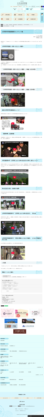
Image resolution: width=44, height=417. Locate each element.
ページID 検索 (31, 9)
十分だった (4, 283)
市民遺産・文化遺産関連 (13, 384)
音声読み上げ (20, 6)
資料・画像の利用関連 (22, 384)
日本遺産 (2, 354)
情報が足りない (16, 283)
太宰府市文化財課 (22, 404)
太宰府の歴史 (3, 338)
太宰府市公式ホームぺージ (23, 410)
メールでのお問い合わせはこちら (7, 302)
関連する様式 (21, 379)
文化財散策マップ (12, 345)
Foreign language (15, 6)
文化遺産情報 (3, 361)
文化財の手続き (3, 377)
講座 (1, 373)
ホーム (4, 24)
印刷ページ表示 (39, 37)
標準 (32, 6)
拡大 (34, 6)
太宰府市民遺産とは (20, 24)
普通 (10, 283)
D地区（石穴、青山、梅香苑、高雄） (4, 365)
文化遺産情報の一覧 (40, 367)
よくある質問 (2, 379)
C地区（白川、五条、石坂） (31, 363)
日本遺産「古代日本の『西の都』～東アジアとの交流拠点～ (4, 357)
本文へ (11, 6)
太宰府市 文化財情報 (9, 24)
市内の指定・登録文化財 (4, 345)
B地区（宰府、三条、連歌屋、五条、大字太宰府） (23, 363)
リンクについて (17, 410)
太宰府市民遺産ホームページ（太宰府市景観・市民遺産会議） (12, 276)
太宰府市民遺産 (15, 24)
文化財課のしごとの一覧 (39, 374)
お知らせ (11, 356)
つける (26, 6)
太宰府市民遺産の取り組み (7, 275)
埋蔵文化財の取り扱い (13, 379)
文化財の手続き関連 (3, 384)
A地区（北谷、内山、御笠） (13, 363)
